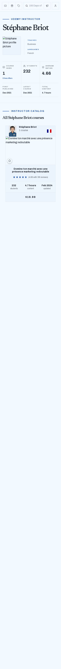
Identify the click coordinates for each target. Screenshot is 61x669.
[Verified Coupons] (5, 5)
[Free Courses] (12, 5)
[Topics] (18, 5)
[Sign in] (55, 5)
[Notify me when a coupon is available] (9, 160)
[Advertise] (47, 5)
